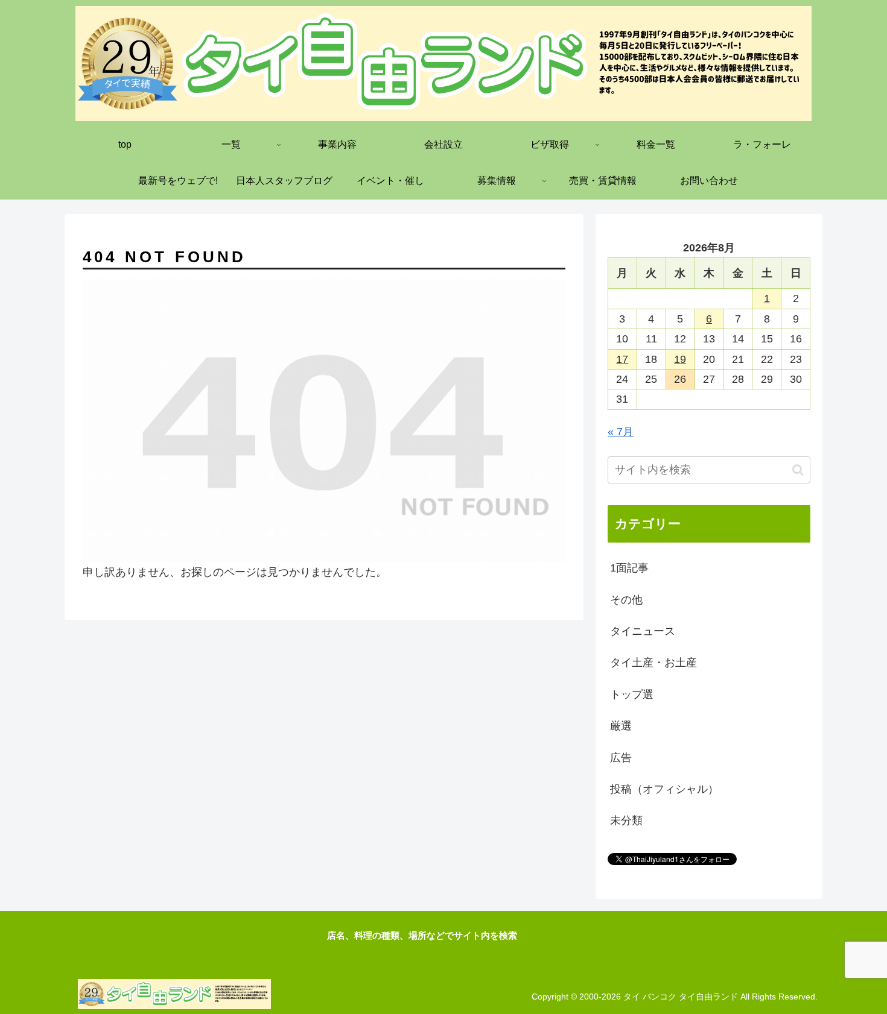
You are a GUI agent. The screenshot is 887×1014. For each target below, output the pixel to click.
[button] (798, 470)
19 (680, 359)
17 (622, 359)
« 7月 (621, 432)
